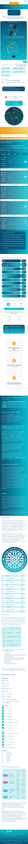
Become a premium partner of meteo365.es (9, 840)
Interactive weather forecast (11, 834)
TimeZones (14, 836)
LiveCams (21, 834)
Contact (20, 840)
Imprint (25, 840)
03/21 (13, 56)
